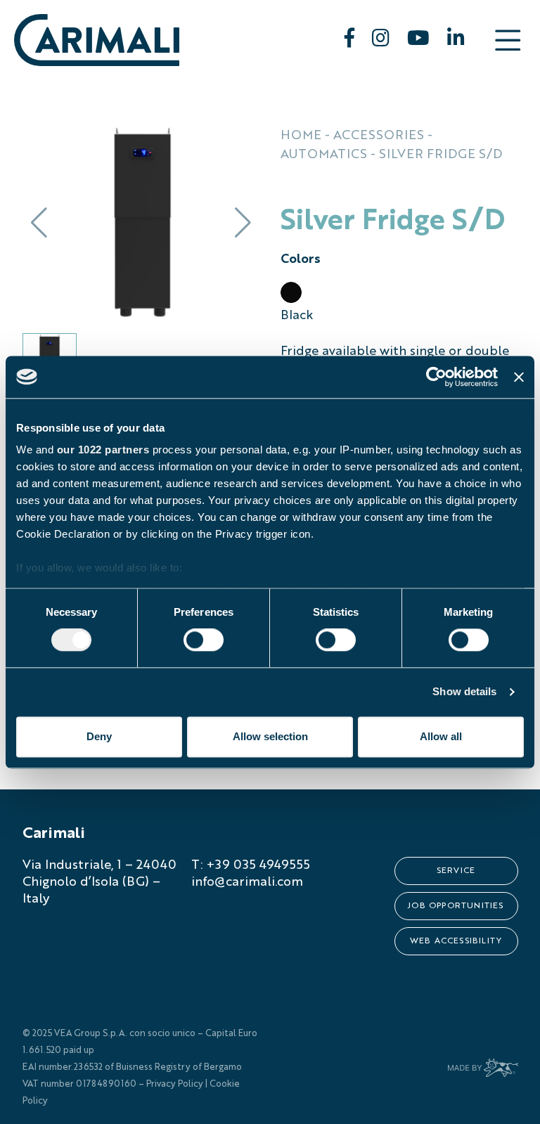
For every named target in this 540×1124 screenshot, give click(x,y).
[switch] (204, 640)
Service (456, 871)
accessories (378, 135)
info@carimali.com (247, 882)
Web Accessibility (456, 941)
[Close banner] (519, 377)
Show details (464, 692)
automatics (324, 154)
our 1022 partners (103, 450)
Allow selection (270, 736)
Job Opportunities (455, 906)
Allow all (441, 736)
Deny (99, 736)
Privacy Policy (174, 1084)
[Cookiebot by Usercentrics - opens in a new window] (436, 376)
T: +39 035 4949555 (250, 865)
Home (301, 135)
